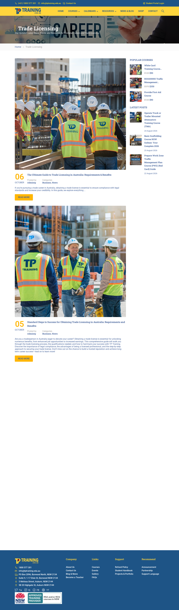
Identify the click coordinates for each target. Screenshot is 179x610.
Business (46, 182)
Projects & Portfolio (124, 574)
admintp (31, 182)
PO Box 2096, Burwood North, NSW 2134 (38, 574)
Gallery (95, 574)
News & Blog (127, 11)
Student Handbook (123, 570)
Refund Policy (121, 567)
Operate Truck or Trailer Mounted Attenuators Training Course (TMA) (152, 120)
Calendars (90, 11)
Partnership (147, 570)
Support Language (150, 574)
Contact (153, 11)
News (55, 182)
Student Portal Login (155, 3)
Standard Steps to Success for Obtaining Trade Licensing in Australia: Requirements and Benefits (76, 323)
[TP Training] (38, 598)
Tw (20, 590)
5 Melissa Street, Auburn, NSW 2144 (36, 581)
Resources (108, 11)
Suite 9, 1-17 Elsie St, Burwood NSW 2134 (38, 578)
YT (47, 590)
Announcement (149, 567)
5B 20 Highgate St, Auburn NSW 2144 (36, 585)
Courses (72, 11)
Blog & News (72, 574)
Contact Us (71, 3)
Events (95, 570)
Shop (141, 11)
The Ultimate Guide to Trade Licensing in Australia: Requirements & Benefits (69, 174)
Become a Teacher (75, 577)
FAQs (94, 577)
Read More (24, 197)
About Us (70, 567)
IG (29, 590)
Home (61, 11)
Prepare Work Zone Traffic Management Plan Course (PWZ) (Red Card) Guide (154, 162)
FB (37, 590)
